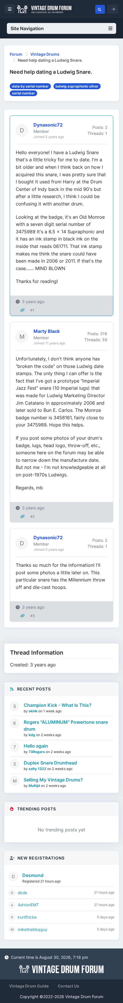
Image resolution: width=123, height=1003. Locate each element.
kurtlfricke (27, 917)
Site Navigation (27, 28)
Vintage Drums (44, 54)
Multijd (35, 785)
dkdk (22, 892)
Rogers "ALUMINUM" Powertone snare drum (66, 725)
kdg (32, 735)
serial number (23, 93)
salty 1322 (38, 769)
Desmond (32, 875)
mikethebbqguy (32, 929)
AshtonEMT (28, 904)
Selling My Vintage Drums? (53, 780)
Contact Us (68, 985)
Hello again (36, 746)
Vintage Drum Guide (29, 985)
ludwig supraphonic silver (76, 86)
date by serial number (30, 86)
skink (33, 711)
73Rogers (37, 752)
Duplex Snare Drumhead (50, 763)
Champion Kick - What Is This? (58, 705)
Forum (16, 54)
